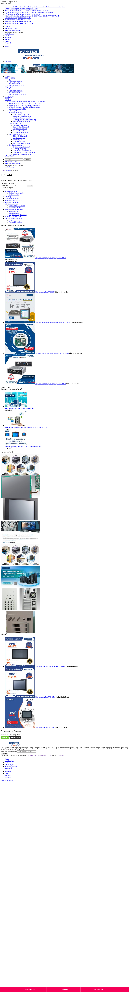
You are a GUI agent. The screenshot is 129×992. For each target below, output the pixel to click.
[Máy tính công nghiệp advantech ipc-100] (20, 587)
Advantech (10, 96)
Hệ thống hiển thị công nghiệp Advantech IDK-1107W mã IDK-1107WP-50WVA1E (32, 16)
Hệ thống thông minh (15, 82)
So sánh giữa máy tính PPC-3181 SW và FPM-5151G (23, 447)
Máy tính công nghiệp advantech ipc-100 (18, 18)
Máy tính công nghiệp (12, 202)
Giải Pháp (9, 87)
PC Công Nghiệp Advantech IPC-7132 (17, 19)
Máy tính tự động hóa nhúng (22, 116)
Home (7, 76)
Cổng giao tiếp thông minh (21, 114)
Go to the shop (9, 34)
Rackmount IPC (14, 195)
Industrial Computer (11, 191)
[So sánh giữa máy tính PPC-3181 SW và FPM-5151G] (16, 445)
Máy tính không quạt (11, 204)
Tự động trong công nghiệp (17, 85)
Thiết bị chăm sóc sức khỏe (21, 143)
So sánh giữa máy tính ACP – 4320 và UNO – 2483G (26, 103)
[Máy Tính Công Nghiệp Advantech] (37, 73)
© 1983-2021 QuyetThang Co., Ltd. (39, 755)
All (10, 80)
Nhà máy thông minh (15, 112)
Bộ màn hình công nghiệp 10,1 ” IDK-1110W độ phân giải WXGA (26, 10)
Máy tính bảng (13, 211)
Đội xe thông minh (19, 130)
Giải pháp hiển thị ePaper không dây (24, 120)
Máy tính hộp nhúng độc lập (22, 118)
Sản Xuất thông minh (15, 145)
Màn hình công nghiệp (12, 198)
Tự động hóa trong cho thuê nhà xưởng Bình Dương (21, 9)
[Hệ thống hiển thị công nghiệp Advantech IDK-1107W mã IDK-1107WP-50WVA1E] (20, 565)
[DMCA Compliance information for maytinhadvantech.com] (11, 739)
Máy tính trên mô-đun (20, 129)
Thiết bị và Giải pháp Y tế (17, 134)
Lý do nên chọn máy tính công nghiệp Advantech (24, 107)
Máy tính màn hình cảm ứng (14, 209)
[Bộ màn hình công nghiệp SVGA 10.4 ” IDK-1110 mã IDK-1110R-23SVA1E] (20, 519)
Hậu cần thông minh (15, 123)
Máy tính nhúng (14, 213)
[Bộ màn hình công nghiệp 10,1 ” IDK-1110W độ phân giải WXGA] (20, 497)
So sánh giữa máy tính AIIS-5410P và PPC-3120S (25, 105)
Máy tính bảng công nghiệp (13, 200)
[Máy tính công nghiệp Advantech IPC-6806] (20, 632)
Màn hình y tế (17, 139)
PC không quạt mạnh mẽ (13, 216)
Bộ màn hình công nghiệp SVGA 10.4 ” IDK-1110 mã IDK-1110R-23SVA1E (30, 12)
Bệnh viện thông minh (20, 136)
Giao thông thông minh (20, 132)
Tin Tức (8, 100)
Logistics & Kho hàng (20, 125)
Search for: (4, 186)
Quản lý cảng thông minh (21, 127)
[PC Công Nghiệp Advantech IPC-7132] (20, 610)
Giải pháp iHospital (19, 141)
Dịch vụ (8, 98)
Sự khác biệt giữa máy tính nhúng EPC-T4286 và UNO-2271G (26, 427)
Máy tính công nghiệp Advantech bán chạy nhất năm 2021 (27, 101)
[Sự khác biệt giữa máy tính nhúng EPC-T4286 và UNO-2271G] (16, 425)
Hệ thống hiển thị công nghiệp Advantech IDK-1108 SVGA (24, 14)
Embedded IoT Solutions (17, 206)
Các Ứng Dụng (11, 110)
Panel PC (12, 220)
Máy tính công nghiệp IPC (17, 109)
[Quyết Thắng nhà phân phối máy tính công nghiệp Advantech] (31, 58)
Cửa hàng (8, 170)
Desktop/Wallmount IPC (16, 193)
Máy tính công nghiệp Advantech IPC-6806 (19, 21)
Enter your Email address (9, 751)
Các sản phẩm (9, 764)
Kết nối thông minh (15, 83)
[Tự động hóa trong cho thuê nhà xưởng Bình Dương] (20, 474)
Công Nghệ (10, 78)
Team (6, 762)
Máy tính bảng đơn (15, 207)
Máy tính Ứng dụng (11, 766)
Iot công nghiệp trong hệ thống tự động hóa (20, 408)
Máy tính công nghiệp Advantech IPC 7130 (19, 23)
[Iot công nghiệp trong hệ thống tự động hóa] (16, 406)
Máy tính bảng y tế (19, 138)
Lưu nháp (8, 197)
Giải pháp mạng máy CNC (21, 149)
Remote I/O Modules (15, 222)
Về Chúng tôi (9, 761)
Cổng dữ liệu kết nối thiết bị (22, 150)
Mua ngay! (9, 156)
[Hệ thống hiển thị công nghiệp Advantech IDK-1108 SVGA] (20, 542)
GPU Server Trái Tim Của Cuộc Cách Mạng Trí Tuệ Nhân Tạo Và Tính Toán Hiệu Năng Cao (35, 7)
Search (30, 186)
